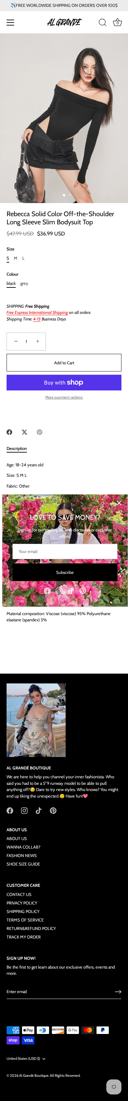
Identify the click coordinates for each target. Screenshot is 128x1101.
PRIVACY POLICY (22, 902)
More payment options (64, 397)
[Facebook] (47, 590)
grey (24, 283)
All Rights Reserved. (65, 1075)
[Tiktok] (71, 590)
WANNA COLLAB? (23, 847)
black (11, 283)
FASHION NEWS (22, 855)
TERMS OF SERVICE (25, 919)
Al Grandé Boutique (34, 1075)
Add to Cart (64, 362)
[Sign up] (118, 992)
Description (17, 448)
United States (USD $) (23, 1059)
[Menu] (10, 22)
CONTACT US (19, 894)
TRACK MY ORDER (24, 936)
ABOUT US (17, 838)
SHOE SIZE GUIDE (23, 864)
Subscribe (65, 572)
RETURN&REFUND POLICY (31, 928)
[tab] (20, 448)
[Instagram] (59, 590)
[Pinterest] (82, 590)
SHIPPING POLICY (23, 911)
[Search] (103, 23)
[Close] (119, 503)
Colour (12, 274)
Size (10, 249)
